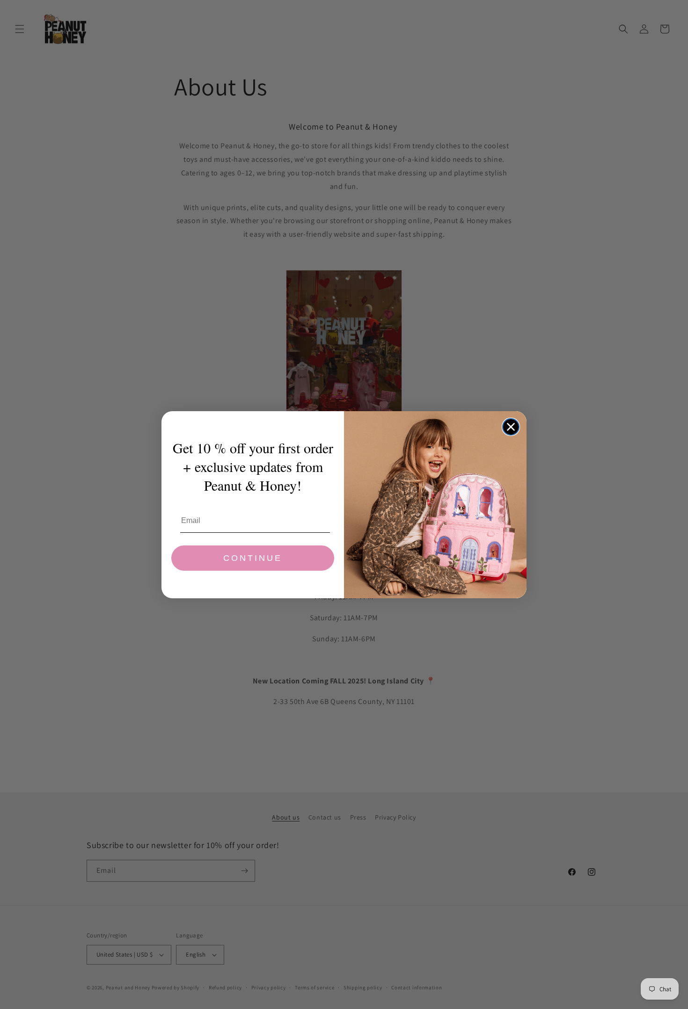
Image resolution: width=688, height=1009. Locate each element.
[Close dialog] (511, 427)
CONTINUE (252, 558)
